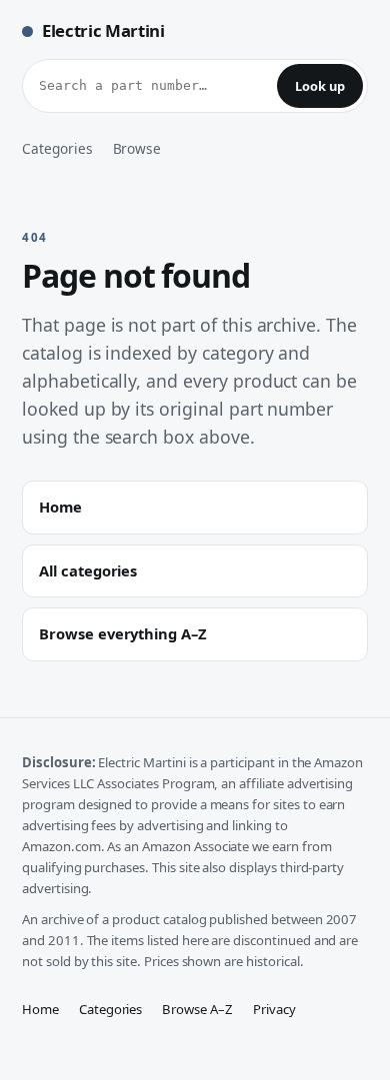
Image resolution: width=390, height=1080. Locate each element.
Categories (57, 148)
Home (40, 1009)
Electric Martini (103, 30)
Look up (320, 86)
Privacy (274, 1009)
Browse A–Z (197, 1009)
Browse (137, 148)
